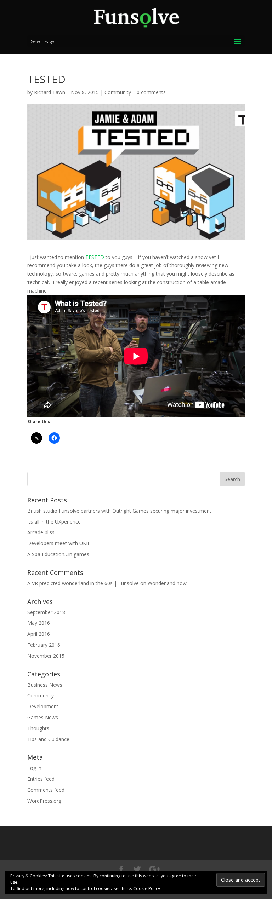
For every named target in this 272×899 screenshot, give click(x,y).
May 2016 (38, 622)
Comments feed (45, 789)
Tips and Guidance (48, 739)
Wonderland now (167, 583)
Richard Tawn (49, 92)
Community (117, 92)
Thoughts (38, 728)
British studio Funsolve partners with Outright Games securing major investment (119, 510)
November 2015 (45, 655)
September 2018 (46, 612)
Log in (34, 768)
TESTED (94, 257)
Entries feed (41, 779)
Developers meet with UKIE (58, 543)
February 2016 (43, 644)
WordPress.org (44, 800)
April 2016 (38, 633)
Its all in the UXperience (54, 521)
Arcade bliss (41, 532)
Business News (44, 684)
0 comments (151, 92)
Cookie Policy (146, 889)
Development (42, 706)
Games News (42, 717)
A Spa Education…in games (58, 554)
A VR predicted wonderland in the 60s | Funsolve (83, 583)
